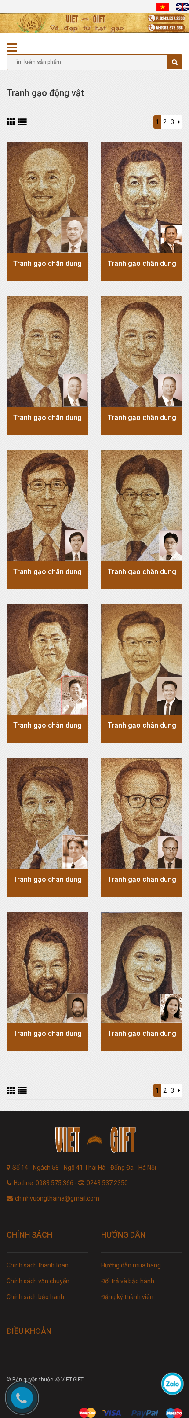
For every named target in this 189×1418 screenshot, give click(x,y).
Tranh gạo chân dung (47, 263)
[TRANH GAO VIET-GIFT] (94, 1141)
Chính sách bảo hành (35, 1296)
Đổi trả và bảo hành (127, 1281)
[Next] (179, 122)
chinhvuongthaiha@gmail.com (57, 1198)
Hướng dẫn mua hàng (131, 1265)
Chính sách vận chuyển (38, 1281)
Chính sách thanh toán (38, 1265)
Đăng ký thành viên (127, 1296)
